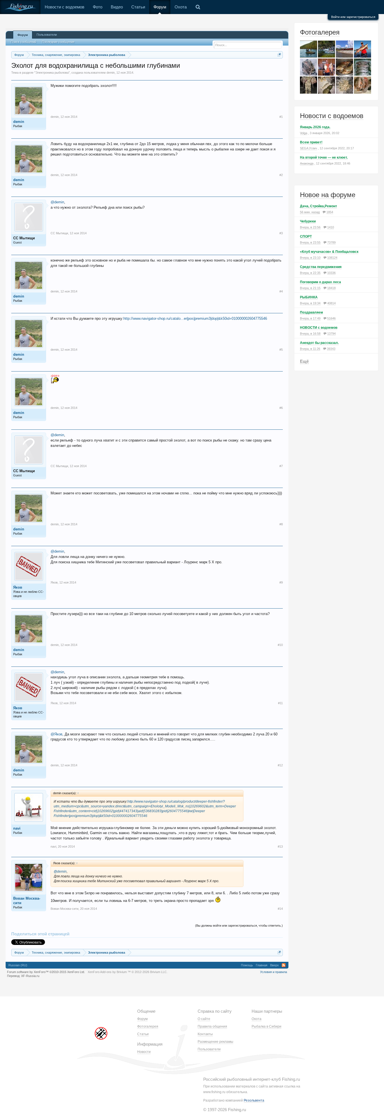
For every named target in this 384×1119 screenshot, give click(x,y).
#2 (281, 175)
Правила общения (212, 1026)
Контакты (205, 1034)
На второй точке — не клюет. (324, 157)
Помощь (247, 965)
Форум (159, 6)
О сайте (204, 1019)
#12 (280, 765)
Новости (144, 1052)
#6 (281, 407)
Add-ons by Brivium (128, 972)
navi (17, 828)
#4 (281, 291)
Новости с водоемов (64, 6)
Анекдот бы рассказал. (319, 343)
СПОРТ (306, 236)
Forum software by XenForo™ (46, 972)
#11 (280, 703)
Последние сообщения (58, 42)
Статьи (138, 6)
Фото (97, 6)
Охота (181, 6)
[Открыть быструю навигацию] (279, 55)
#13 (280, 846)
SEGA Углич (308, 148)
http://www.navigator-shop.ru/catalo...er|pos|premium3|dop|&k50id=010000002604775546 (195, 318)
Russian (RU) (17, 965)
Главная (261, 965)
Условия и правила (273, 972)
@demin (57, 202)
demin (111, 72)
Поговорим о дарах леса (320, 282)
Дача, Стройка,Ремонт (318, 206)
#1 (281, 116)
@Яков (56, 734)
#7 (281, 466)
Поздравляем (311, 312)
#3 (281, 233)
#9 (281, 582)
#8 (281, 524)
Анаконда (306, 163)
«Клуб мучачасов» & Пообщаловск (329, 252)
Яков (17, 587)
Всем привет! (311, 142)
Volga (303, 133)
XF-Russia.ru (30, 976)
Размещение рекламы (215, 1042)
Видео (117, 6)
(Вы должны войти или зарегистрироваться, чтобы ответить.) (239, 925)
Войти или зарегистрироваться (353, 17)
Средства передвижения (321, 267)
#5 (281, 349)
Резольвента (254, 1100)
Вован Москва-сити (26, 900)
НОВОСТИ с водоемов (318, 328)
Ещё (304, 361)
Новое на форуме (327, 195)
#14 (280, 908)
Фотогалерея (320, 32)
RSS (284, 965)
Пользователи (47, 34)
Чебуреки (308, 221)
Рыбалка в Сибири (266, 1026)
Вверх (274, 965)
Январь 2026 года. (315, 127)
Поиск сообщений (23, 42)
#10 (280, 645)
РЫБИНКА (309, 297)
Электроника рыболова (52, 72)
